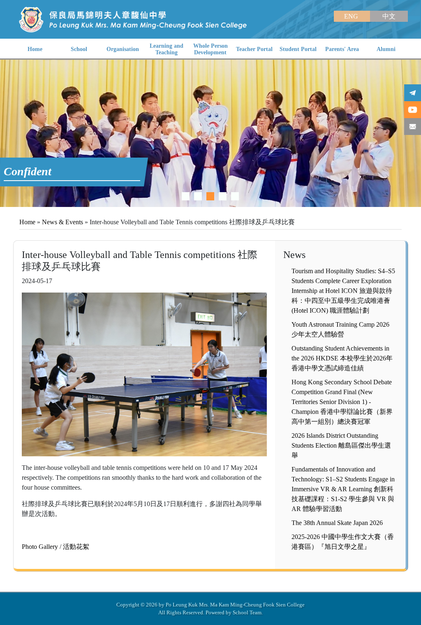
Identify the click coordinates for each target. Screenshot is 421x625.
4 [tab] (223, 196)
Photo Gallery (40, 546)
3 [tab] (210, 196)
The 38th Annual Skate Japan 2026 (337, 522)
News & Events (62, 221)
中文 (389, 16)
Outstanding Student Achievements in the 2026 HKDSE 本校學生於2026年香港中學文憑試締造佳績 (342, 358)
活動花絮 (76, 546)
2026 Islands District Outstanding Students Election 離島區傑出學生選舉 (341, 445)
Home (27, 221)
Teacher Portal (254, 49)
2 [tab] (198, 196)
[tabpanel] (210, 133)
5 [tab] (235, 196)
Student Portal (298, 49)
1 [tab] (186, 196)
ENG (352, 16)
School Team (247, 612)
